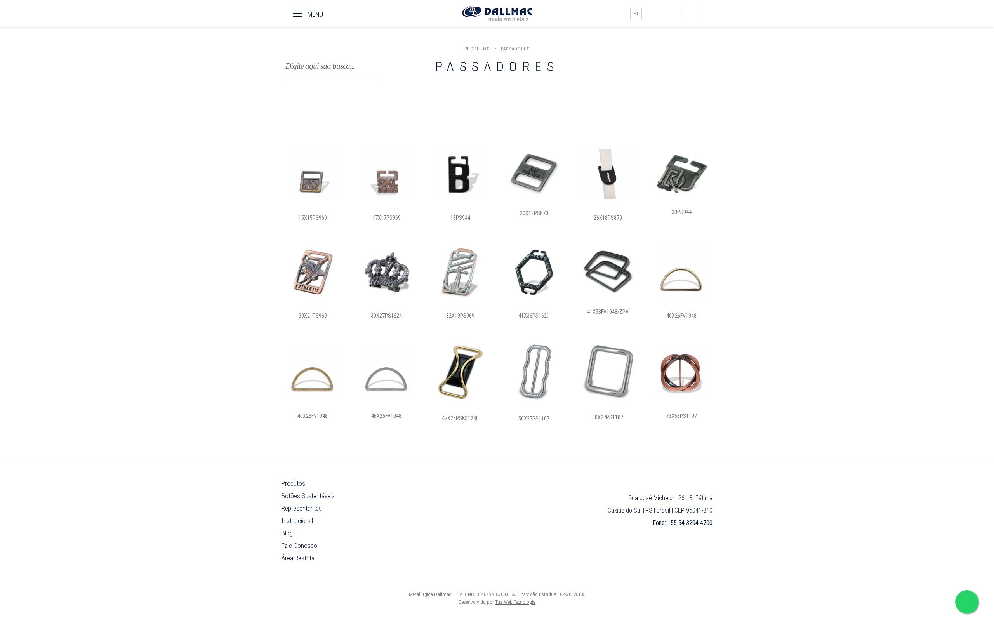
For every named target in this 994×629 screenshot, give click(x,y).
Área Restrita (298, 558)
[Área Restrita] (706, 13)
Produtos (477, 49)
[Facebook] (651, 13)
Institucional (297, 521)
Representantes (302, 508)
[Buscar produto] (691, 13)
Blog (287, 533)
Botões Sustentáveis (308, 496)
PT (636, 13)
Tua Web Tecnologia (515, 602)
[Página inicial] (497, 13)
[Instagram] (663, 13)
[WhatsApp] (675, 13)
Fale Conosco (299, 545)
